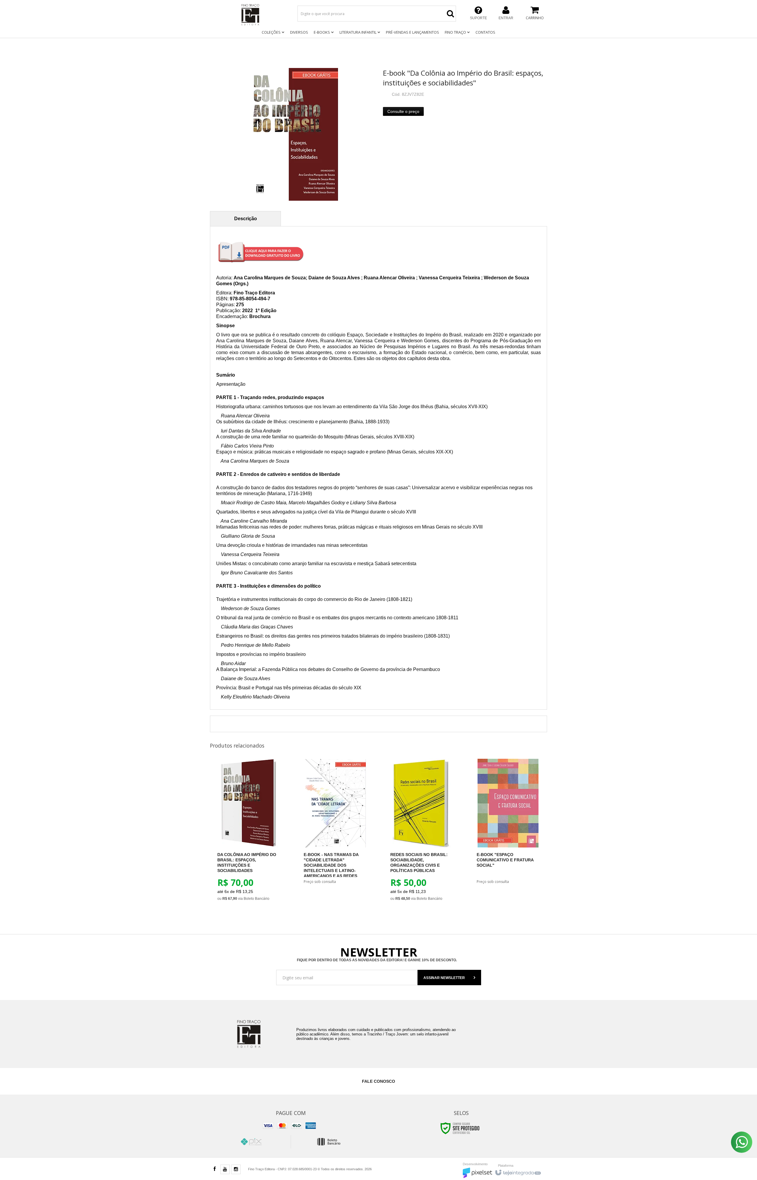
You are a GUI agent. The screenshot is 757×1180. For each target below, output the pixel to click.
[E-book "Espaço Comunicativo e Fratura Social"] (508, 826)
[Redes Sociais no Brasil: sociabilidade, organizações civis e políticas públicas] (422, 834)
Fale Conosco (378, 1081)
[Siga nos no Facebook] (214, 1169)
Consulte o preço (403, 111)
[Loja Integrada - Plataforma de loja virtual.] (517, 1171)
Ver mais (252, 873)
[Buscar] (450, 13)
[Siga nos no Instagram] (236, 1169)
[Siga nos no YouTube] (225, 1169)
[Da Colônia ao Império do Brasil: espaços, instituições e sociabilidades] (249, 834)
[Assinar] (449, 977)
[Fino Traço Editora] (250, 15)
